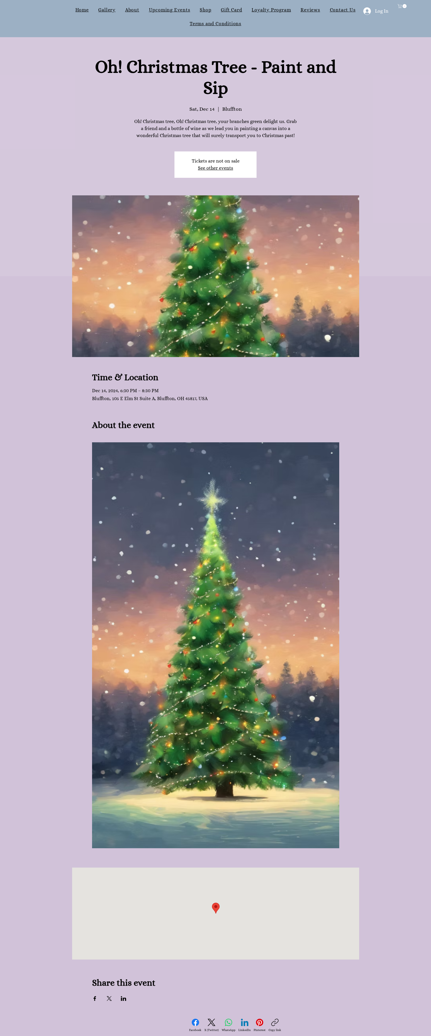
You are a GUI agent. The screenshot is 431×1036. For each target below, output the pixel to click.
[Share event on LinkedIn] (123, 998)
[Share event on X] (109, 998)
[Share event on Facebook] (95, 998)
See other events (215, 168)
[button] (403, 6)
